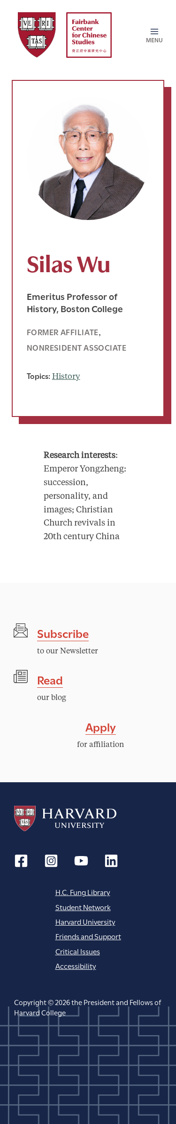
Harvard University (65, 818)
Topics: (38, 375)
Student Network (83, 907)
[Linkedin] (111, 861)
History (66, 377)
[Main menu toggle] (151, 35)
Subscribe (63, 632)
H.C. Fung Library (82, 891)
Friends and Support (88, 936)
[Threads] (51, 861)
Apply (100, 726)
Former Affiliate (63, 331)
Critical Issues (77, 951)
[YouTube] (81, 861)
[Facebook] (21, 861)
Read (50, 679)
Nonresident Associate (77, 347)
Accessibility (75, 965)
